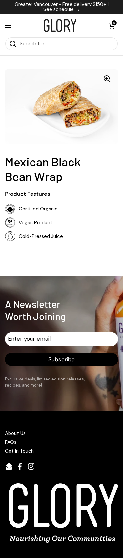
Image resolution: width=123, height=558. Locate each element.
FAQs (10, 442)
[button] (111, 25)
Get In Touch (19, 451)
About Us (15, 433)
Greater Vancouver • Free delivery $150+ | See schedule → (62, 7)
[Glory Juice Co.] (59, 25)
